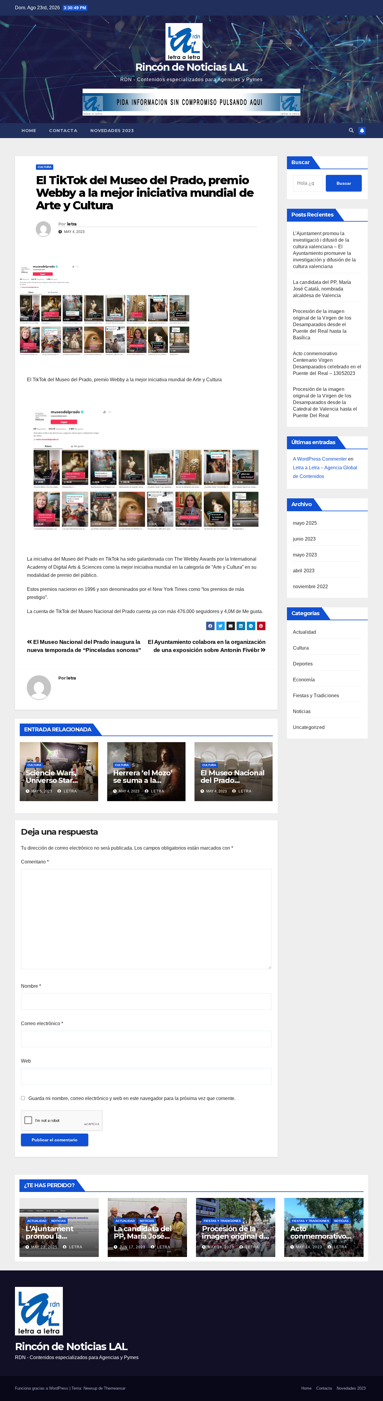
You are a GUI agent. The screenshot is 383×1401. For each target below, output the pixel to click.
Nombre (31, 986)
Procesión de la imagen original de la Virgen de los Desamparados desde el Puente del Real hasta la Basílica (322, 324)
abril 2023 (304, 570)
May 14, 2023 (221, 1247)
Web (26, 1060)
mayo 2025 (305, 523)
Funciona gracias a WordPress (42, 1388)
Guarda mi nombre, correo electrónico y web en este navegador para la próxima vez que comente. (131, 1098)
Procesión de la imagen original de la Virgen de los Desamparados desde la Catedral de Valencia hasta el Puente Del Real (325, 402)
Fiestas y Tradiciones (316, 695)
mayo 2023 (305, 554)
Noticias (302, 711)
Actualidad (304, 632)
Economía (304, 679)
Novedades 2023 (112, 130)
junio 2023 (304, 538)
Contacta (63, 130)
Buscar (300, 162)
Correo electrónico (42, 1023)
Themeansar (114, 1388)
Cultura (44, 167)
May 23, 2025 (44, 1247)
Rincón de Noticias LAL (191, 67)
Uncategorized (309, 727)
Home (29, 130)
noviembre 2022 (310, 586)
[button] (351, 130)
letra (72, 224)
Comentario (35, 861)
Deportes (303, 663)
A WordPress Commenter (320, 459)
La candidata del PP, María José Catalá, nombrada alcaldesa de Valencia (322, 289)
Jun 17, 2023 (132, 1247)
